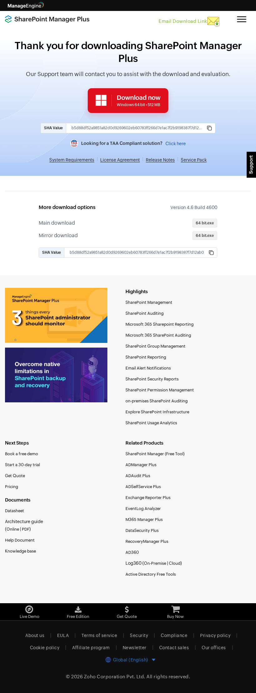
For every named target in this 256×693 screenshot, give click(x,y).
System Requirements (71, 159)
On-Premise (155, 563)
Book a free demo (21, 453)
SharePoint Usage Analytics (151, 422)
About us (34, 635)
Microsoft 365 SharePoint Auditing (158, 335)
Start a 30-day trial (22, 464)
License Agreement (120, 159)
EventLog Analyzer (143, 508)
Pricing (11, 486)
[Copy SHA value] (209, 127)
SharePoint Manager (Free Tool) (155, 453)
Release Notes (160, 159)
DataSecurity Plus (142, 530)
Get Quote (15, 475)
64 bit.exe (205, 223)
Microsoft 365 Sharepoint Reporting (160, 324)
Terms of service (99, 635)
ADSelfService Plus (143, 486)
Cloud (174, 563)
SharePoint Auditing (145, 313)
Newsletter (134, 647)
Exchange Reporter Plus (148, 497)
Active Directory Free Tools (151, 574)
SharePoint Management (149, 302)
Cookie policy (45, 647)
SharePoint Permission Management (160, 390)
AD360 (132, 552)
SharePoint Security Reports (152, 379)
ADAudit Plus (138, 475)
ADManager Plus (141, 464)
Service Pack (194, 159)
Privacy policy (215, 635)
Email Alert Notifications (148, 368)
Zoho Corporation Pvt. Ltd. (114, 676)
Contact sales (174, 647)
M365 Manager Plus (144, 519)
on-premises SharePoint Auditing (157, 401)
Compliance (174, 635)
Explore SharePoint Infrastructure (157, 412)
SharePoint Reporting (146, 357)
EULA (63, 635)
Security (139, 635)
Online (13, 529)
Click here (175, 143)
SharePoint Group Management (155, 346)
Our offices (214, 647)
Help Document (20, 540)
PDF (25, 529)
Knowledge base (20, 551)
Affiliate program (91, 647)
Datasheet (14, 510)
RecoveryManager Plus (147, 541)
